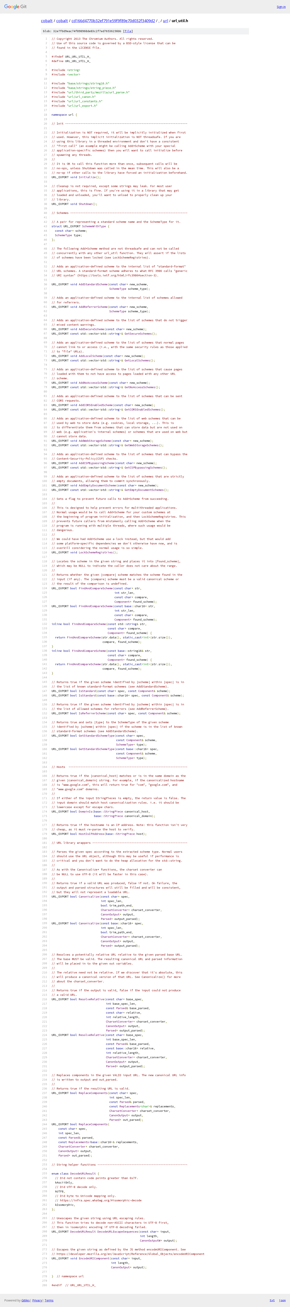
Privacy (37, 1300)
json (282, 1300)
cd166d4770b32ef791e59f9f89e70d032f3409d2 (113, 20)
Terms (49, 1300)
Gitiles (25, 1300)
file (128, 31)
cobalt (47, 20)
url (165, 20)
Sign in (281, 7)
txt (272, 1300)
